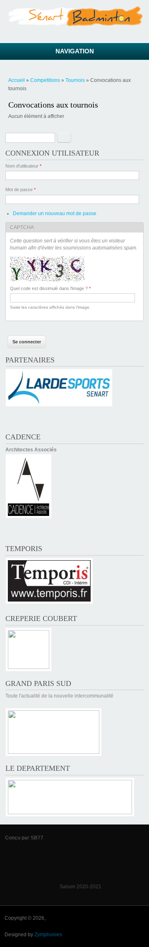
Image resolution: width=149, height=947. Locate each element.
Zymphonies (48, 934)
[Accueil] (74, 25)
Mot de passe (20, 189)
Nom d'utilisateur (23, 165)
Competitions (45, 80)
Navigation (74, 51)
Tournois (75, 80)
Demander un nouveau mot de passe (54, 213)
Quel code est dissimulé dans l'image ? (50, 288)
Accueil (16, 80)
